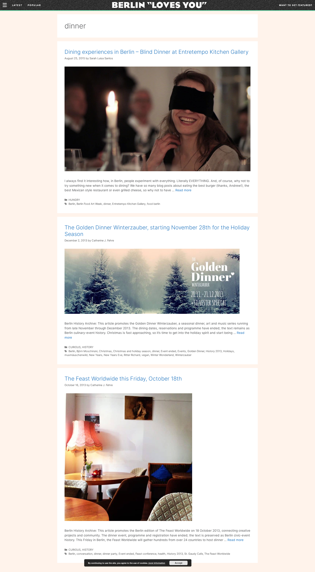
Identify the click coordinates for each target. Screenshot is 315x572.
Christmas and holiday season (132, 351)
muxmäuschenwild (76, 354)
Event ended (168, 351)
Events (182, 351)
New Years (95, 354)
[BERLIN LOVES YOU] (159, 5)
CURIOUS (75, 347)
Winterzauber (183, 354)
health (162, 553)
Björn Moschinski (87, 351)
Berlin (72, 203)
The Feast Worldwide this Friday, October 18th (123, 378)
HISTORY (88, 347)
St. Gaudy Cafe (193, 553)
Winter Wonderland (162, 354)
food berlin (153, 203)
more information (156, 563)
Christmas (105, 351)
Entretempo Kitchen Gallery (128, 203)
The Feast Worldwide (217, 553)
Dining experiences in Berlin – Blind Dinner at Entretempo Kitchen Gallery (156, 52)
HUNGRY (74, 199)
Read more (183, 190)
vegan (145, 354)
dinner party (110, 553)
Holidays (228, 351)
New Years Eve (113, 354)
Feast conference (145, 553)
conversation (84, 553)
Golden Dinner (195, 351)
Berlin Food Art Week (89, 203)
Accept (178, 563)
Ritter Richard (132, 354)
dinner (107, 203)
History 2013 (214, 351)
